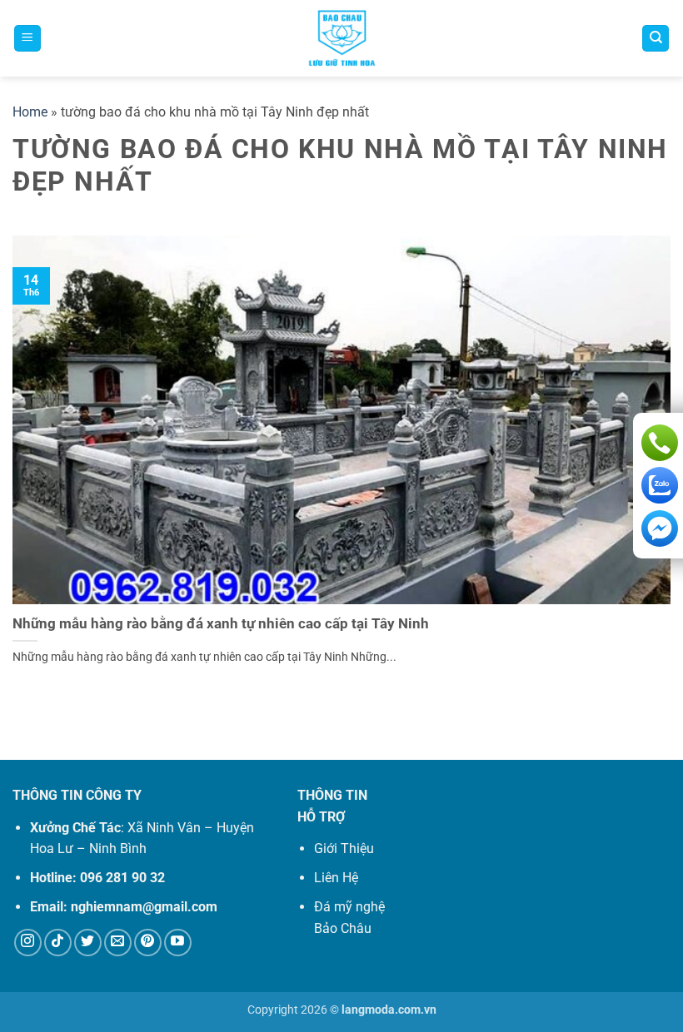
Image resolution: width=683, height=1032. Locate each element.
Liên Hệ (336, 878)
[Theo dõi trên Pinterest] (148, 942)
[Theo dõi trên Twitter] (88, 942)
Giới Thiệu (344, 848)
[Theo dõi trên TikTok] (58, 942)
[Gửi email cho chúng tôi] (118, 942)
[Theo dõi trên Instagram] (28, 942)
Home (29, 112)
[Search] (655, 38)
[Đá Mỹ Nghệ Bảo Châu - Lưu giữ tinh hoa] (342, 38)
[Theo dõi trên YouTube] (178, 942)
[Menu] (27, 38)
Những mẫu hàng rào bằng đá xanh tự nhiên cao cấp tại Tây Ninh (220, 624)
